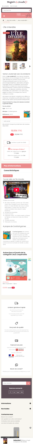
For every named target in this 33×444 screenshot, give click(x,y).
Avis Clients (15, 435)
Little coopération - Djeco (10, 283)
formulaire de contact (13, 423)
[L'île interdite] (22, 66)
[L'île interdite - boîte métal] (7, 66)
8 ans (17, 153)
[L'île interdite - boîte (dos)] (15, 66)
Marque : (5, 111)
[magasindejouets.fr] (16, 2)
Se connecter (5, 6)
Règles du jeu (8, 176)
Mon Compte (13, 6)
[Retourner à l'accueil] (3, 20)
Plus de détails (7, 106)
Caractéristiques (11, 170)
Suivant (29, 66)
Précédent (3, 66)
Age (4, 108)
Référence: (6, 114)
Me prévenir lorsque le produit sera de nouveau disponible (16, 125)
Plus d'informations (12, 166)
